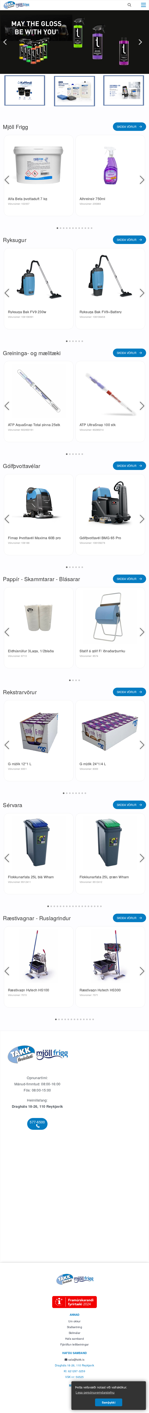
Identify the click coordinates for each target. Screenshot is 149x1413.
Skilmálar (74, 1333)
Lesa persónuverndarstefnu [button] (95, 1392)
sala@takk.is (76, 1359)
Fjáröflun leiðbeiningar (74, 1344)
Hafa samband (74, 1339)
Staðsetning (74, 1327)
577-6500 (37, 1121)
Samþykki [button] (108, 1402)
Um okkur (74, 1321)
